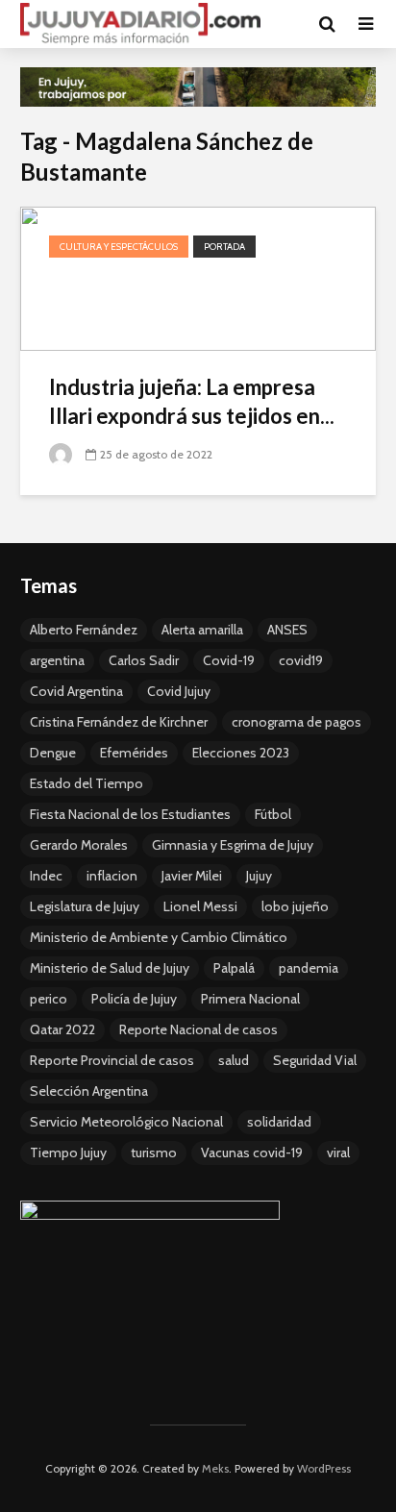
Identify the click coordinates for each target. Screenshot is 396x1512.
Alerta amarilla (202, 629)
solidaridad (279, 1121)
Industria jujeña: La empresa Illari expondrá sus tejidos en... (191, 401)
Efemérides (134, 752)
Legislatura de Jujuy (84, 906)
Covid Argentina (76, 691)
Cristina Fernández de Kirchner (119, 722)
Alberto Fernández (83, 629)
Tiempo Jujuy (68, 1152)
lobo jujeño (295, 906)
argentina (57, 660)
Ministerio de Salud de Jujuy (109, 968)
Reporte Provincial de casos (112, 1060)
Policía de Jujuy (134, 998)
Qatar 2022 (62, 1029)
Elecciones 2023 (240, 752)
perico (48, 998)
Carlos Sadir (144, 660)
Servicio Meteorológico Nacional (126, 1121)
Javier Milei (191, 875)
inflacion (112, 875)
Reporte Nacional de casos (198, 1029)
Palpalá (234, 968)
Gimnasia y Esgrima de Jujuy (232, 845)
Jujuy (259, 875)
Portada (224, 246)
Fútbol (273, 814)
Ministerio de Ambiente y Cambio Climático (158, 937)
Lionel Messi (200, 906)
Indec (46, 875)
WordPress (324, 1468)
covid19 (301, 660)
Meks (215, 1468)
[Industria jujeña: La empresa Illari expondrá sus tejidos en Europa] (198, 277)
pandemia (308, 968)
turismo (154, 1152)
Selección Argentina (89, 1091)
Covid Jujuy (178, 691)
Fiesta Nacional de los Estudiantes (130, 814)
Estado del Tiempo (86, 783)
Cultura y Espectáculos (119, 246)
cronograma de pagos (296, 722)
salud (233, 1060)
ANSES (287, 629)
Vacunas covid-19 (252, 1152)
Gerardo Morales (79, 845)
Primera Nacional (250, 998)
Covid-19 (229, 660)
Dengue (53, 752)
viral (338, 1152)
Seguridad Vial (315, 1060)
